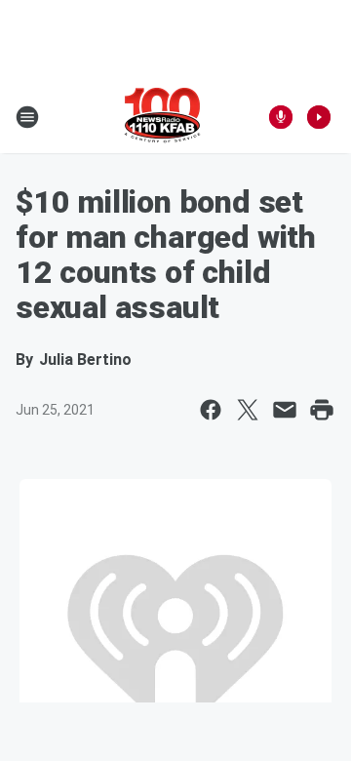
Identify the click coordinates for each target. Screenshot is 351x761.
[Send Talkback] (280, 117)
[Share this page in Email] (284, 409)
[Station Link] (162, 117)
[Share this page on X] (247, 409)
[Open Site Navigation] (27, 117)
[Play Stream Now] (319, 117)
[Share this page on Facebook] (210, 409)
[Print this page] (321, 409)
